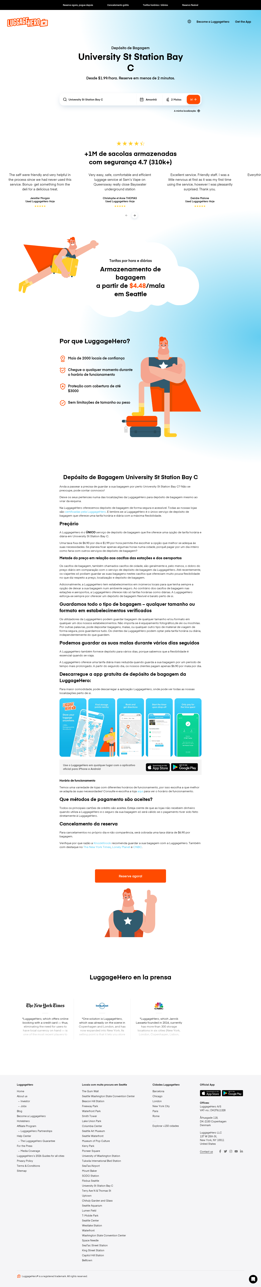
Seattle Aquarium (92, 1205)
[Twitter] (225, 1151)
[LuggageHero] (27, 26)
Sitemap (22, 1170)
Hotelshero (23, 1121)
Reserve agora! (130, 876)
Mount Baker (89, 1170)
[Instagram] (231, 1151)
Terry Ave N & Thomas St (96, 1190)
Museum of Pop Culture (96, 1141)
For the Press (24, 1146)
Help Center (24, 1136)
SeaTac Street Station (95, 1245)
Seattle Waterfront (93, 1136)
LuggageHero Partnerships (36, 1131)
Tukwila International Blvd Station (101, 1161)
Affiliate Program (26, 1126)
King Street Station (93, 1250)
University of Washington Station (101, 1156)
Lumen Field (89, 1210)
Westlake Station (92, 1225)
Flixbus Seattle (90, 1180)
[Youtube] (236, 1151)
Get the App (243, 21)
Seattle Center (90, 1220)
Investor (25, 1101)
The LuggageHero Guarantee (38, 1141)
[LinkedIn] (241, 1151)
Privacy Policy (25, 1161)
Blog (19, 1111)
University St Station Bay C (97, 1185)
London (157, 1101)
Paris (155, 1111)
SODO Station (90, 1175)
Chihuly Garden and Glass (97, 1200)
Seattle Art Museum (93, 1131)
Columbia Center (92, 1126)
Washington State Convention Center (104, 1235)
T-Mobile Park (90, 1215)
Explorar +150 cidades (166, 1126)
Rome (156, 1116)
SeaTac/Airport (91, 1165)
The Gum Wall (90, 1091)
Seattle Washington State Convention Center (108, 1096)
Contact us (206, 1151)
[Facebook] (220, 1151)
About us (22, 1096)
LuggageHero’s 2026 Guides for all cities (40, 1156)
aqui (140, 791)
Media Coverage (30, 1151)
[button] (253, 1279)
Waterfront (88, 1230)
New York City (161, 1106)
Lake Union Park (91, 1121)
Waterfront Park (91, 1111)
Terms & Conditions (28, 1165)
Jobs (23, 1106)
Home (20, 1091)
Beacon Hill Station (93, 1101)
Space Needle (90, 1240)
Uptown (86, 1195)
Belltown (87, 1260)
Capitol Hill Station (93, 1255)
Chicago (157, 1096)
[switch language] (189, 21)
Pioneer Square (91, 1151)
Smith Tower (89, 1116)
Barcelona (158, 1091)
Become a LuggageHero (213, 21)
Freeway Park (90, 1106)
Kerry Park (88, 1146)
